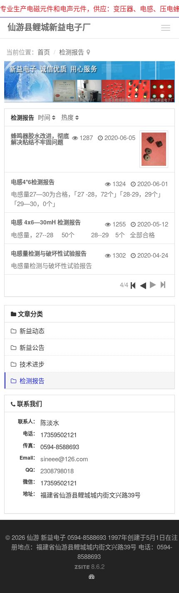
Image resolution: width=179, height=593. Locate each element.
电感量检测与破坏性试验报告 (49, 253)
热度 (67, 117)
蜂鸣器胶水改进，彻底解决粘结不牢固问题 (40, 138)
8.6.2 (89, 566)
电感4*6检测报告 (33, 181)
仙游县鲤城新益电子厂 (49, 27)
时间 (44, 117)
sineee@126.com (64, 458)
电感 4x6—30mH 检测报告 (46, 222)
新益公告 (30, 347)
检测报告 (71, 51)
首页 (43, 51)
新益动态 (30, 330)
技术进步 (30, 363)
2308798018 (57, 470)
